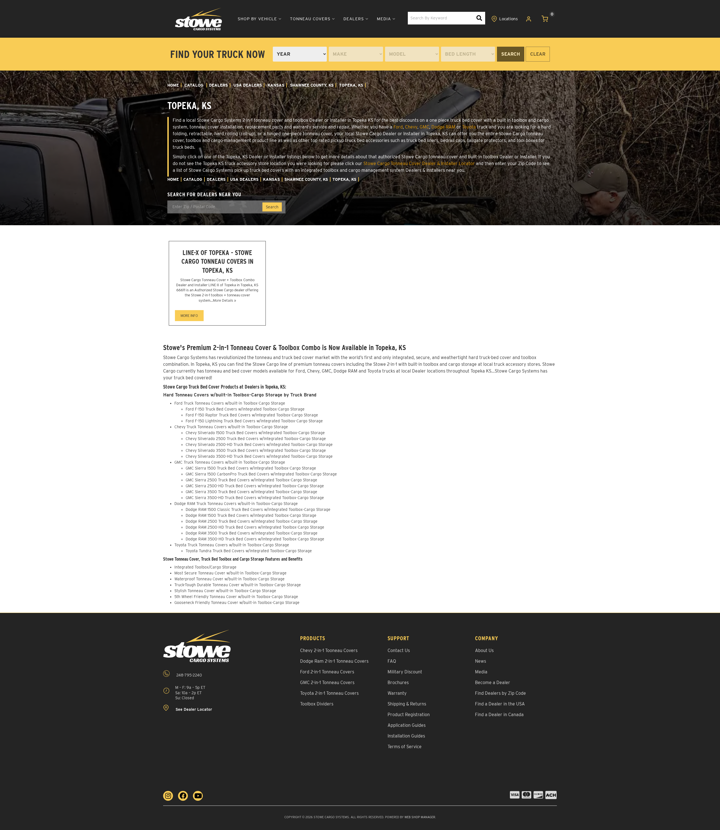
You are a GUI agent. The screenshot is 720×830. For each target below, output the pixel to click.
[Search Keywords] (479, 18)
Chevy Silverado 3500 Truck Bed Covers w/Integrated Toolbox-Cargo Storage (256, 450)
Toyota (469, 127)
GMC (424, 127)
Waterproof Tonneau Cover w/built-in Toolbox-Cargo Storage (229, 579)
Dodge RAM (443, 127)
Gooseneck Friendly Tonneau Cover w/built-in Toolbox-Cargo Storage (237, 602)
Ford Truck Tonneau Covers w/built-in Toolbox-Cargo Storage (229, 403)
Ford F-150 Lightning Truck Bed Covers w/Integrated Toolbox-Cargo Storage (254, 421)
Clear (537, 54)
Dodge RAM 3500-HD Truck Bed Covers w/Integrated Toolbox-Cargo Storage (255, 539)
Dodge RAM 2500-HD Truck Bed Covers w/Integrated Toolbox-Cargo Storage (255, 527)
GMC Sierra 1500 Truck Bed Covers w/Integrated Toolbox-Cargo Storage (251, 468)
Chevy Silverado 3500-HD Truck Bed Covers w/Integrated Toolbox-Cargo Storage (259, 456)
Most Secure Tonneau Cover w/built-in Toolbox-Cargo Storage (230, 573)
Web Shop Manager (419, 817)
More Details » (224, 300)
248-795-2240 (188, 675)
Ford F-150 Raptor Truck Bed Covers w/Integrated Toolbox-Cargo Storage (252, 415)
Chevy (411, 127)
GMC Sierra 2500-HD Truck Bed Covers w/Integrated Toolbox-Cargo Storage (255, 486)
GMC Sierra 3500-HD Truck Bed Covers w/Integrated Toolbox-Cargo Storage (255, 497)
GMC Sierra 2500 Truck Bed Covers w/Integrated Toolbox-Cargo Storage (251, 480)
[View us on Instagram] (168, 796)
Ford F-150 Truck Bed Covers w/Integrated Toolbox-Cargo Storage (245, 409)
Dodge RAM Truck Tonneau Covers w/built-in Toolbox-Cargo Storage (236, 503)
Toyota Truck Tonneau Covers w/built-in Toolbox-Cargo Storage (231, 545)
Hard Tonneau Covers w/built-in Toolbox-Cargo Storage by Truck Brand (239, 395)
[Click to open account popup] (528, 19)
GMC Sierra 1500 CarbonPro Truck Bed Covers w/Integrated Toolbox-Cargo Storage (261, 474)
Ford (398, 127)
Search (510, 54)
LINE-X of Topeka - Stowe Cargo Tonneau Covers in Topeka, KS (217, 261)
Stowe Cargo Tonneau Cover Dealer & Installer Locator (419, 163)
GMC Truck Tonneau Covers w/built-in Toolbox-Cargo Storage (229, 462)
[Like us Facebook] (183, 796)
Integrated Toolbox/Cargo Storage (205, 567)
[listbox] (300, 54)
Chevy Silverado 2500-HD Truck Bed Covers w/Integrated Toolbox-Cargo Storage (259, 444)
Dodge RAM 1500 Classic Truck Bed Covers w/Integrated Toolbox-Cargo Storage (258, 509)
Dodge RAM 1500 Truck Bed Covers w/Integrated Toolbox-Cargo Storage (251, 515)
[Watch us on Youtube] (198, 796)
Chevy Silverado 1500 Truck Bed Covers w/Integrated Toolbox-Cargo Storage (255, 432)
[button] (259, 19)
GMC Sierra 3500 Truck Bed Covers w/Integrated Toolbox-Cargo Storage (251, 492)
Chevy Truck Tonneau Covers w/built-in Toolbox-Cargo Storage (231, 427)
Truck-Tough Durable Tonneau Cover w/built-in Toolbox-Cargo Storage (237, 585)
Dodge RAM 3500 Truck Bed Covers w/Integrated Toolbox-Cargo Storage (252, 533)
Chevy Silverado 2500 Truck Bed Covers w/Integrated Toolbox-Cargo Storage (256, 438)
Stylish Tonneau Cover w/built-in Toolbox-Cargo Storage (225, 590)
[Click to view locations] (504, 19)
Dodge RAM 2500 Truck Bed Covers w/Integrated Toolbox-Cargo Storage (252, 521)
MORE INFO (189, 315)
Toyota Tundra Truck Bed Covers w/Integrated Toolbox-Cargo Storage (249, 551)
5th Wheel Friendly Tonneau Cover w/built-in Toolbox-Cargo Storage (236, 596)
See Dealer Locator (193, 709)
